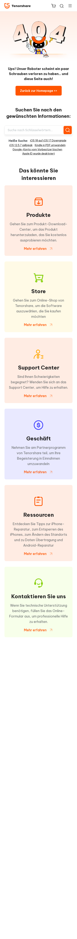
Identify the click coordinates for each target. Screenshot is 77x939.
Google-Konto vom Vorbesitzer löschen (37, 149)
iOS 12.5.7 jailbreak (21, 145)
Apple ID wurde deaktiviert (38, 153)
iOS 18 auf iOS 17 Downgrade (48, 140)
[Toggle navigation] (69, 5)
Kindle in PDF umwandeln (50, 145)
